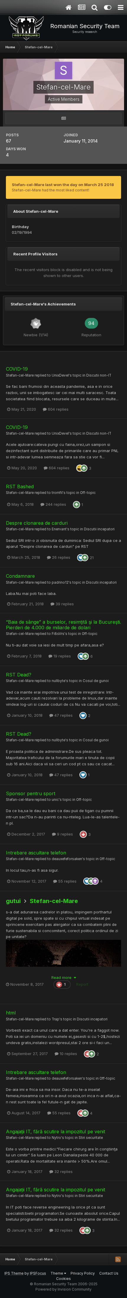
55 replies (66, 881)
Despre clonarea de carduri (37, 523)
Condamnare (20, 576)
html (11, 1013)
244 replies (55, 504)
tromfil (57, 493)
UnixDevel (60, 375)
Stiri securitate (91, 1138)
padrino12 (60, 582)
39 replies (64, 603)
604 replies (58, 409)
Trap (55, 1019)
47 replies (63, 715)
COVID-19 (17, 369)
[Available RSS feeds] (118, 1259)
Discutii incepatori (99, 529)
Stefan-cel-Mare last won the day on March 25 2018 (63, 184)
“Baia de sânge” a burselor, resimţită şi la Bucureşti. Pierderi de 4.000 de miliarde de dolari (63, 624)
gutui (13, 901)
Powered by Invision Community (63, 1289)
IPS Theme (14, 1273)
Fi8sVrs (58, 634)
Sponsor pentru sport (30, 793)
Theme (57, 1273)
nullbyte (58, 681)
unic (55, 800)
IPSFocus (38, 1273)
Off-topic (88, 493)
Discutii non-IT (98, 375)
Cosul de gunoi (96, 681)
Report (82, 984)
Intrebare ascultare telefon (36, 853)
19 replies (61, 656)
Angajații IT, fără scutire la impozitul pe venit (55, 1131)
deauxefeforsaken (67, 859)
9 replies (64, 834)
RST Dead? (18, 675)
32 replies (63, 1171)
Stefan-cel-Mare (20, 375)
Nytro (56, 1138)
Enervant (59, 529)
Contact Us (108, 1273)
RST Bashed (20, 486)
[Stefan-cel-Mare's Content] (63, 118)
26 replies (60, 557)
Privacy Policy (83, 1273)
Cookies (63, 1278)
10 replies (67, 1053)
